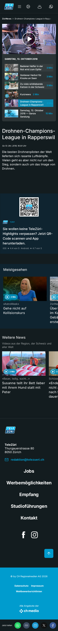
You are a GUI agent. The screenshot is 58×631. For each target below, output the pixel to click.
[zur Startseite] (9, 6)
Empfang (29, 494)
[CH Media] (29, 610)
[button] (26, 625)
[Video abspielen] (29, 39)
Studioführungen (29, 506)
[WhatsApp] (18, 625)
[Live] (28, 6)
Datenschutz (22, 585)
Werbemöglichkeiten (29, 482)
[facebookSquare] (23, 534)
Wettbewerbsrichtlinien (29, 591)
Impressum (37, 585)
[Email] (35, 625)
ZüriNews (6, 18)
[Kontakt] (51, 6)
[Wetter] (39, 6)
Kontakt (29, 518)
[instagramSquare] (34, 534)
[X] (44, 625)
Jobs (29, 471)
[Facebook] (53, 625)
